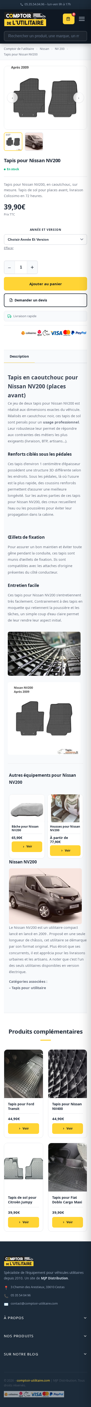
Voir (29, 846)
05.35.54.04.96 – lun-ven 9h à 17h (48, 4)
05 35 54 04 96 (17, 1295)
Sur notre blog (21, 1354)
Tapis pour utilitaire (29, 987)
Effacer (9, 248)
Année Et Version (45, 230)
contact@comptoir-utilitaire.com (31, 1304)
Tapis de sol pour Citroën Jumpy (22, 1199)
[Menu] (81, 19)
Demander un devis (31, 300)
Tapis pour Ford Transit (21, 1106)
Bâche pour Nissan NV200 (25, 828)
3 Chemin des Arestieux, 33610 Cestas (34, 1287)
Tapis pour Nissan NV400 (67, 1106)
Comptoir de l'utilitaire (19, 49)
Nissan (44, 49)
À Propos (14, 1317)
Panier (73, 15)
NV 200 (60, 49)
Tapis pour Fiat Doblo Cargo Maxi (67, 1199)
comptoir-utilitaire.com (33, 1380)
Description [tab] (19, 356)
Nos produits (18, 1335)
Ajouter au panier (45, 283)
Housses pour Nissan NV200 (65, 828)
